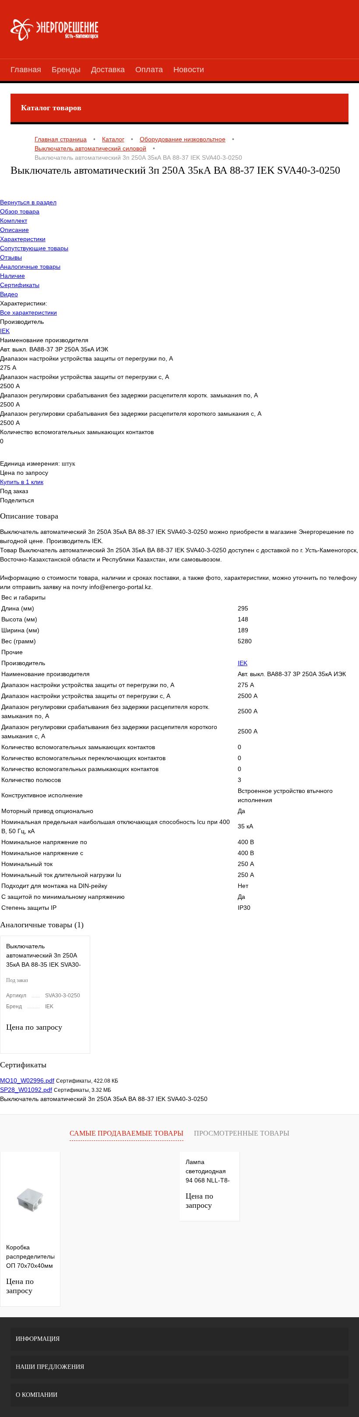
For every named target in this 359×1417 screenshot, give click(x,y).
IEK (5, 330)
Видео (9, 294)
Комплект (13, 220)
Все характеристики (28, 312)
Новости (188, 69)
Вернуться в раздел (28, 202)
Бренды (66, 69)
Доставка (108, 69)
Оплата (149, 69)
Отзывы (11, 257)
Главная (26, 69)
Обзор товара (19, 211)
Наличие (12, 275)
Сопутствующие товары (34, 248)
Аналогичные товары (30, 266)
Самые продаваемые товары (126, 1133)
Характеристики (23, 238)
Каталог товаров (51, 107)
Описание (14, 229)
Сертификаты (19, 284)
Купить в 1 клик (21, 481)
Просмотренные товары (241, 1133)
